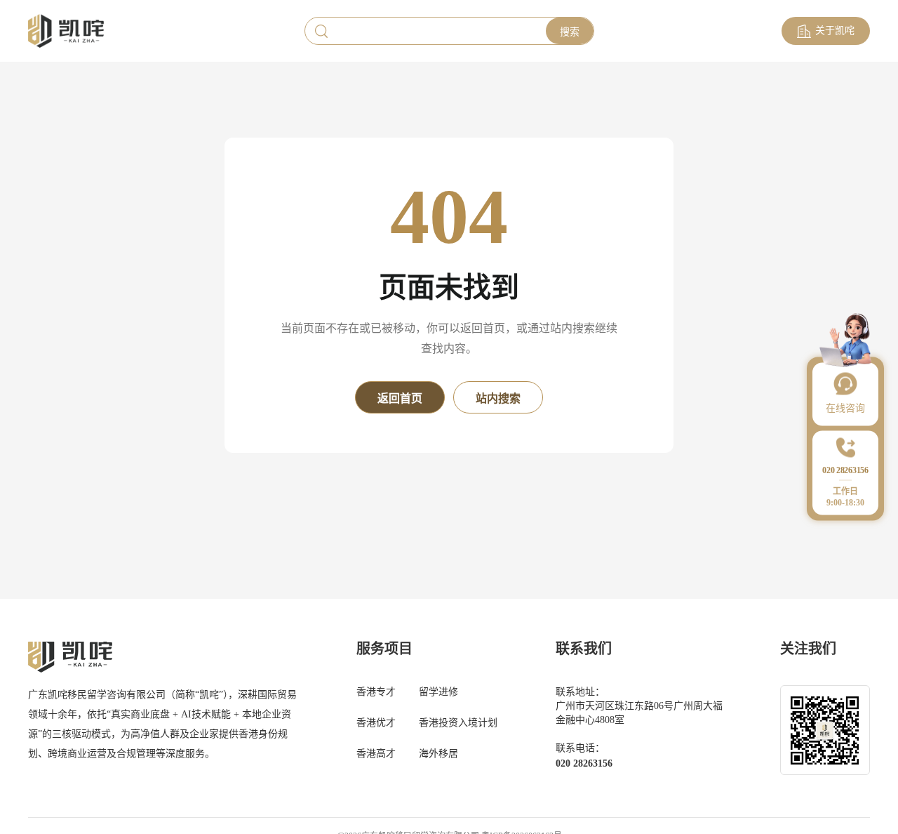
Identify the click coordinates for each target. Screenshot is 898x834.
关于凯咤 (835, 30)
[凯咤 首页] (66, 31)
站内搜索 (498, 398)
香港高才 (376, 753)
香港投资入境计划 (458, 722)
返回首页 (399, 398)
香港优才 (376, 722)
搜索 (569, 32)
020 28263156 (584, 763)
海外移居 (438, 753)
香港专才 (376, 692)
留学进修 (438, 692)
